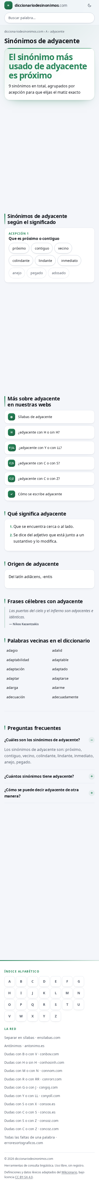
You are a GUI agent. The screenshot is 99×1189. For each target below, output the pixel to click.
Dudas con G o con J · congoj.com (31, 1087)
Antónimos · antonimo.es (24, 1045)
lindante (45, 260)
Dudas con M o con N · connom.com (33, 1070)
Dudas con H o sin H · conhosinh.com (34, 1062)
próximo (19, 248)
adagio (12, 650)
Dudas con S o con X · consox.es (29, 1104)
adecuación (15, 697)
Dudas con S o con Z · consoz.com (31, 1120)
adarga (12, 687)
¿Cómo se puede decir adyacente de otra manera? (41, 793)
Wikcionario (69, 1172)
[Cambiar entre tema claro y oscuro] (89, 5)
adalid (57, 650)
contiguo (42, 248)
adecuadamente (65, 697)
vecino (63, 248)
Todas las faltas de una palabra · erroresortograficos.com (30, 1140)
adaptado (60, 669)
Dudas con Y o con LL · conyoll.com (32, 1095)
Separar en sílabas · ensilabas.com (32, 1037)
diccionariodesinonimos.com (23, 31)
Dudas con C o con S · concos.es (30, 1112)
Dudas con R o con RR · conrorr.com (33, 1079)
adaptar (12, 678)
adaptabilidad (17, 659)
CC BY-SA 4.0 (24, 1177)
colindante (21, 260)
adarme (58, 687)
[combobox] (49, 18)
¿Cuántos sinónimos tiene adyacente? (39, 776)
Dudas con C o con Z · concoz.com (31, 1128)
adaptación (15, 669)
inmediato (69, 260)
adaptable (60, 659)
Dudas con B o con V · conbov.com (31, 1054)
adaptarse (60, 678)
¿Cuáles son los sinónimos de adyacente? (42, 739)
